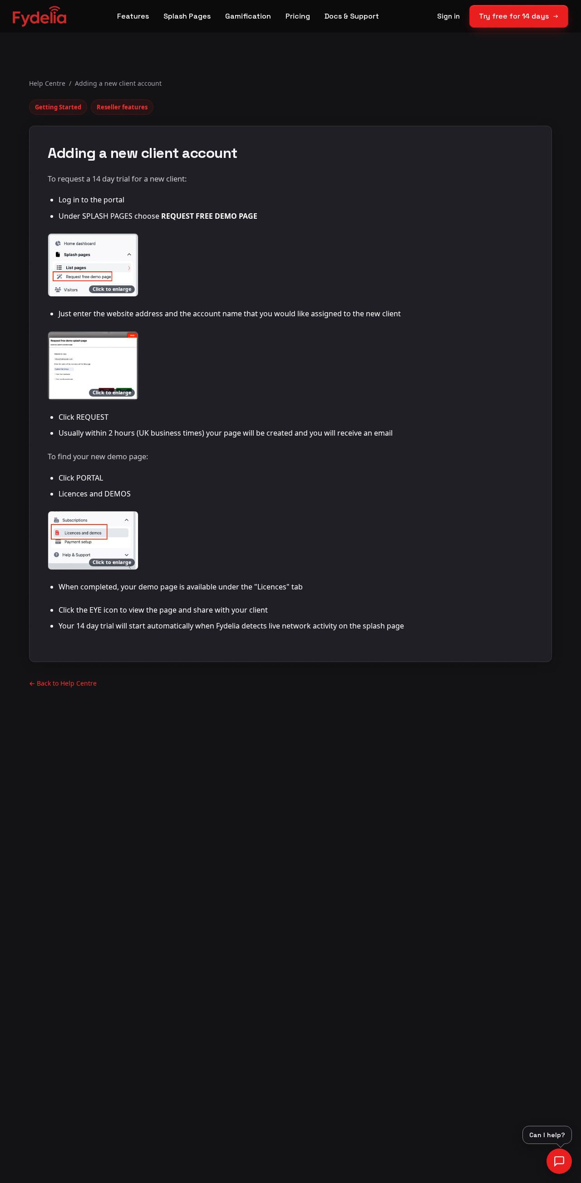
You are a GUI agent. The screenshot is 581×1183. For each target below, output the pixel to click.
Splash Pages (187, 16)
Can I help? (547, 1135)
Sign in (448, 16)
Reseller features (122, 107)
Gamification (248, 16)
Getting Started (58, 107)
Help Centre (47, 83)
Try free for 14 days (514, 16)
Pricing (298, 16)
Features (133, 16)
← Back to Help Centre (63, 683)
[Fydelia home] (39, 16)
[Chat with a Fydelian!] (559, 1161)
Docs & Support (352, 16)
